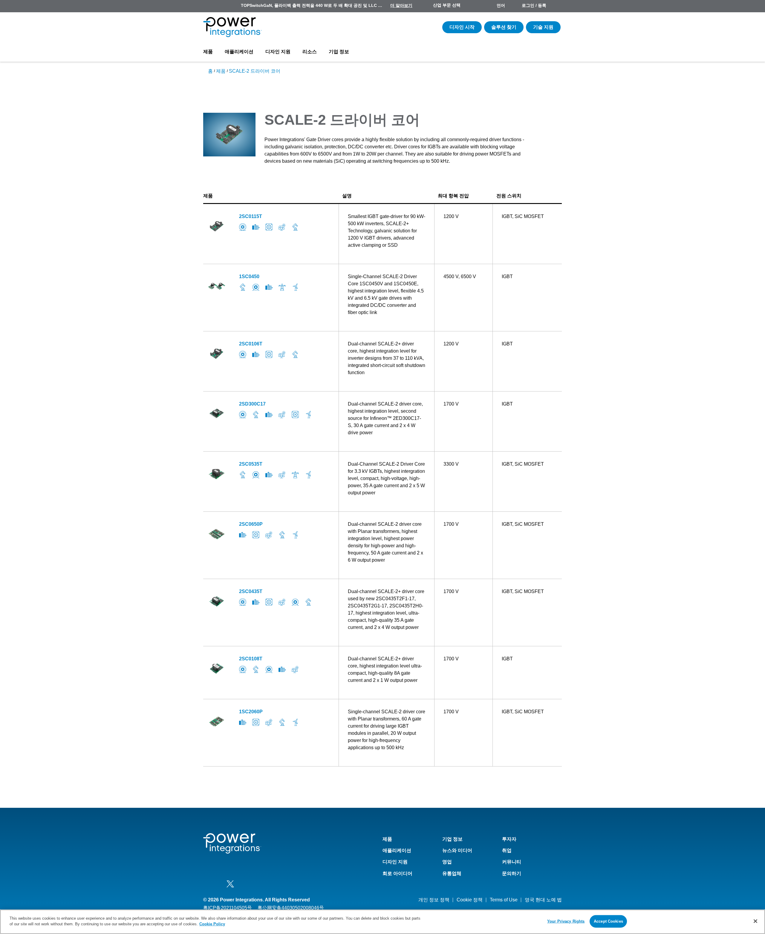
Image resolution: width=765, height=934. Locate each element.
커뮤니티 (511, 861)
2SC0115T (250, 216)
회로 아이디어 (397, 873)
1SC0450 (249, 276)
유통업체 (451, 873)
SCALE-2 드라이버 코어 (254, 71)
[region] (382, 921)
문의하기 (511, 873)
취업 (507, 850)
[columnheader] (271, 196)
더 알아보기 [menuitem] (401, 5)
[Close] (755, 921)
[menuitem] (556, 6)
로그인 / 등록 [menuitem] (534, 5)
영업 (447, 861)
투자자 (509, 839)
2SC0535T (250, 464)
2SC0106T (250, 343)
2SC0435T (250, 591)
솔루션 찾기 (503, 27)
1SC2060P (251, 711)
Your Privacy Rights (566, 921)
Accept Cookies (608, 921)
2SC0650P (251, 524)
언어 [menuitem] (501, 5)
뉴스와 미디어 (457, 850)
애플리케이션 (239, 51)
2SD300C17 (252, 403)
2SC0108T (250, 658)
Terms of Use (504, 899)
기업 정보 (339, 51)
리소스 (309, 51)
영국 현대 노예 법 (543, 899)
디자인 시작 (462, 27)
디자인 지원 (277, 51)
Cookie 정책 (470, 899)
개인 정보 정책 (433, 899)
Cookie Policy (212, 924)
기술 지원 (543, 27)
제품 (208, 51)
